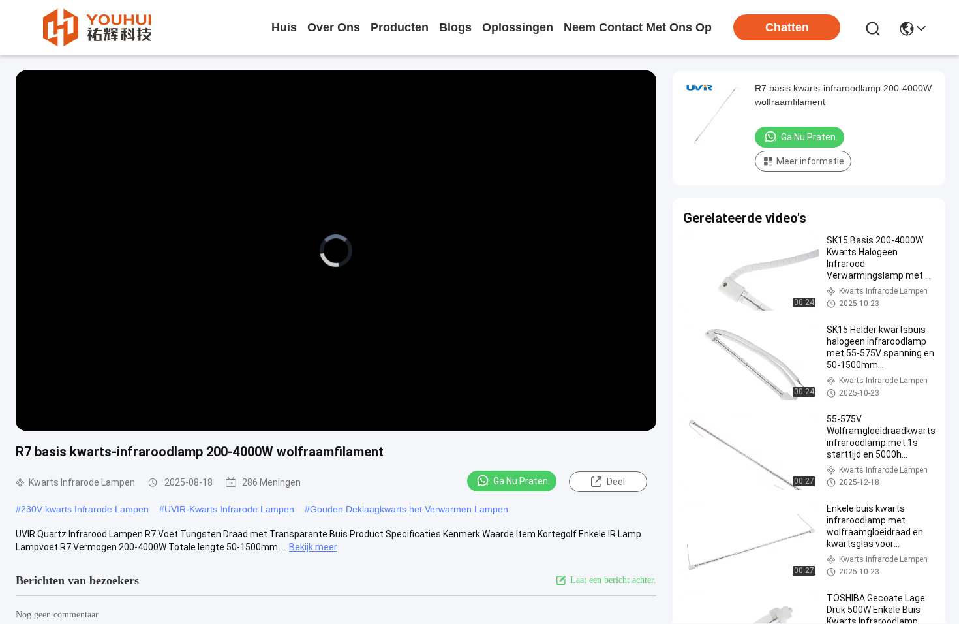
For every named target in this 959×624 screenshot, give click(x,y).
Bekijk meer (313, 547)
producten (400, 27)
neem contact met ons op (638, 27)
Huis (284, 27)
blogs (455, 27)
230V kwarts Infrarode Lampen (85, 509)
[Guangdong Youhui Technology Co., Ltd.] (96, 27)
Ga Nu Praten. (521, 481)
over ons (333, 27)
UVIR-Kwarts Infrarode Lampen (229, 509)
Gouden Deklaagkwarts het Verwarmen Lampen (409, 509)
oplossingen (517, 27)
